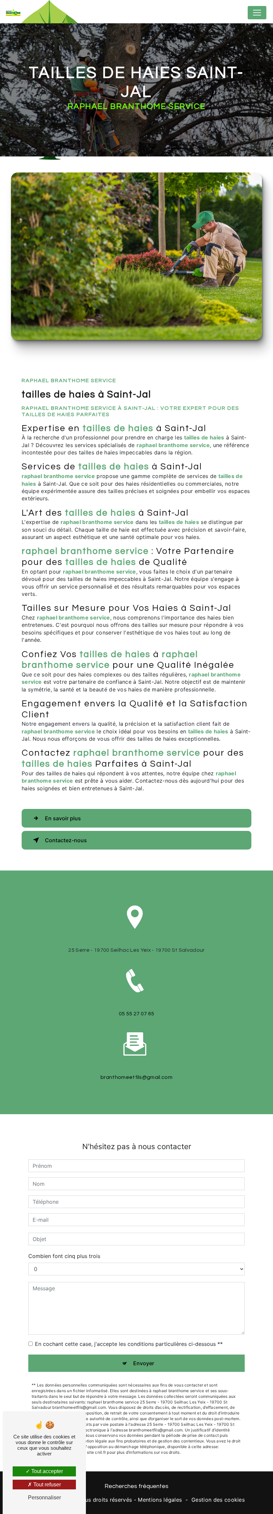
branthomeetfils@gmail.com (136, 1077)
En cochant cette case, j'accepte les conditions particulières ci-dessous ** (129, 1344)
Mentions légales (160, 1499)
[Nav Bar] (257, 12)
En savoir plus (63, 818)
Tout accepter (46, 1471)
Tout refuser (46, 1484)
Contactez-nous (66, 840)
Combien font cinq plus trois (64, 1256)
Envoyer (143, 1363)
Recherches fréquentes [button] (136, 1486)
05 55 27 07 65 (136, 1013)
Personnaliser (44, 1497)
